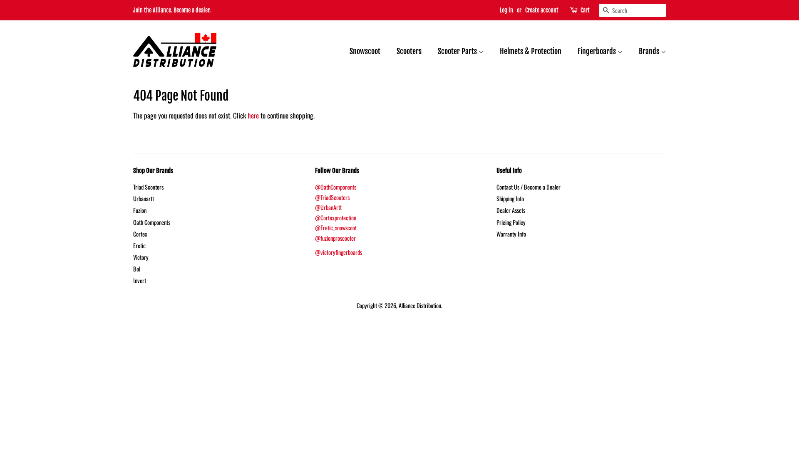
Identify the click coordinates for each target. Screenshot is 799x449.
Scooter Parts (458, 51)
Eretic (139, 245)
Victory (141, 257)
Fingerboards (598, 51)
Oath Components (151, 222)
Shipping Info (510, 198)
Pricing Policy (511, 222)
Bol (136, 268)
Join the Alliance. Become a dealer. (172, 10)
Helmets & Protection (530, 51)
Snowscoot (365, 51)
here (253, 115)
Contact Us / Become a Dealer (528, 187)
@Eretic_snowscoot (336, 227)
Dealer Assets (510, 210)
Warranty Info (511, 233)
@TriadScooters (332, 197)
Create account (541, 10)
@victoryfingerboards (338, 252)
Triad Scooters (148, 187)
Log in (506, 10)
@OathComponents (335, 187)
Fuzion (139, 210)
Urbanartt (143, 198)
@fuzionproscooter (335, 238)
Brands (650, 51)
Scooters (409, 51)
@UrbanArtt (328, 207)
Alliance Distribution (420, 305)
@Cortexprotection (335, 217)
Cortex (140, 233)
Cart (585, 10)
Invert (139, 280)
